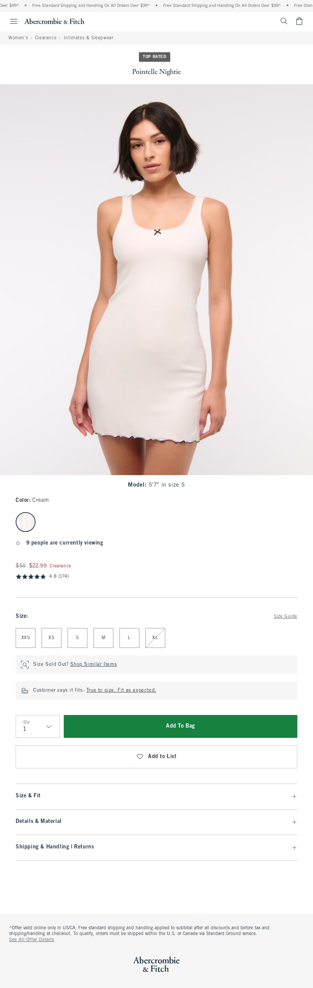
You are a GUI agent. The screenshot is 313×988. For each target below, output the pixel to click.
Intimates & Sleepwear (89, 38)
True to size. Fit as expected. (121, 690)
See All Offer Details (31, 940)
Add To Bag (180, 726)
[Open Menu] (10, 21)
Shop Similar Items (93, 664)
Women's (18, 38)
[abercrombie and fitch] (54, 21)
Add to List (162, 756)
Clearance (45, 38)
